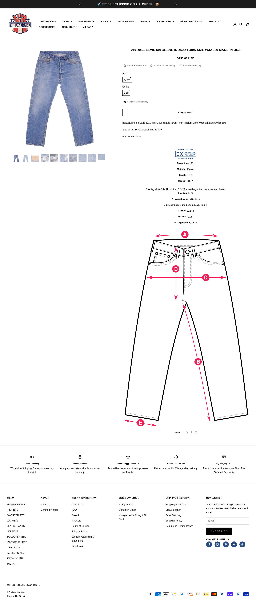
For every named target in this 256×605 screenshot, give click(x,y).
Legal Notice (78, 546)
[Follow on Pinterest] (226, 544)
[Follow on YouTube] (234, 544)
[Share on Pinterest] (191, 432)
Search (76, 515)
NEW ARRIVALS (47, 21)
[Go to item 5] (54, 158)
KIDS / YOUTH (68, 27)
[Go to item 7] (73, 158)
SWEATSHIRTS (86, 21)
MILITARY (88, 27)
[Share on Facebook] (183, 432)
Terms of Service (80, 526)
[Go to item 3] (35, 158)
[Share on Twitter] (187, 432)
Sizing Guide (125, 504)
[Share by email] (196, 432)
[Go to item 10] (101, 158)
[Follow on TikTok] (242, 544)
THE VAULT (215, 21)
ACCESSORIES (47, 27)
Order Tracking (173, 515)
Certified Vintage (50, 510)
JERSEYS (145, 21)
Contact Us (78, 504)
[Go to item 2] (25, 158)
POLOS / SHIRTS (165, 21)
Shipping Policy (173, 520)
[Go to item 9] (92, 158)
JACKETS (106, 21)
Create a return (173, 510)
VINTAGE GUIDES (17, 542)
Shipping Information (176, 504)
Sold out (185, 112)
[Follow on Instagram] (217, 544)
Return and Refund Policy (179, 526)
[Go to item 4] (44, 158)
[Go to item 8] (82, 158)
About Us (46, 504)
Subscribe (219, 531)
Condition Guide (127, 510)
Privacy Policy (79, 531)
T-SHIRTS (67, 21)
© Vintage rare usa (15, 592)
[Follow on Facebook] (209, 544)
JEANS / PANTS (125, 21)
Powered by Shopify (17, 596)
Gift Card (76, 520)
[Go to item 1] (16, 158)
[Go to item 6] (63, 158)
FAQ (74, 510)
